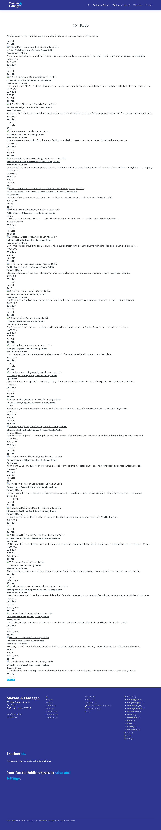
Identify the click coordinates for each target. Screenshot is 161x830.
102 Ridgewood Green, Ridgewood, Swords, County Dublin (34, 589)
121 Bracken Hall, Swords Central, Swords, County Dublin (33, 538)
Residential (51, 711)
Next (9, 680)
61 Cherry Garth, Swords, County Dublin (25, 640)
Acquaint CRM (32, 820)
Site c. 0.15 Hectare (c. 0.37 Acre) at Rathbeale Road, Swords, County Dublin (42, 191)
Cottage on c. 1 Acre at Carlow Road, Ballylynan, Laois (32, 487)
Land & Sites (52, 718)
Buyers (49, 699)
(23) (134, 705)
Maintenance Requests (99, 705)
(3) (136, 708)
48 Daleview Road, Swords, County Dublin (26, 294)
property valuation (33, 761)
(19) (131, 714)
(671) (130, 696)
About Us (89, 699)
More (150, 5)
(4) (134, 699)
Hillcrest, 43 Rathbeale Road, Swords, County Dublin (31, 511)
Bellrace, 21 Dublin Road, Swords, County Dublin (29, 240)
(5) (131, 721)
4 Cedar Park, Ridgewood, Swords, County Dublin (30, 50)
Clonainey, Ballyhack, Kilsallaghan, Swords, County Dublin (34, 429)
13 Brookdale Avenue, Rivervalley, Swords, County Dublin (33, 161)
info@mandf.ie (14, 714)
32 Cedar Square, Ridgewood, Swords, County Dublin (32, 375)
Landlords (51, 705)
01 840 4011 (12, 717)
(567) (134, 730)
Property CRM (53, 820)
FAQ (87, 711)
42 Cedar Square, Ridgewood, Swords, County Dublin (32, 460)
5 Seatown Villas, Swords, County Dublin (26, 321)
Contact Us (90, 702)
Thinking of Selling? (101, 5)
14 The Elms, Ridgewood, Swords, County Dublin (29, 107)
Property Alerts (92, 708)
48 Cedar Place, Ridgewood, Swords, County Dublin (31, 402)
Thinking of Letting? (121, 5)
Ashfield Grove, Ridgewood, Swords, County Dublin (31, 212)
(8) (133, 718)
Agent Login (70, 820)
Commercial (52, 714)
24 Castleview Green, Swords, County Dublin (28, 664)
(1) (128, 733)
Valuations (137, 5)
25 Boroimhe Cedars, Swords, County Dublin (28, 616)
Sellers (49, 702)
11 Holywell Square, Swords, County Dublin (27, 348)
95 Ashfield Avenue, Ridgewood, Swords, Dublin (29, 80)
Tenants (50, 708)
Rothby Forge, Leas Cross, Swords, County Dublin (30, 267)
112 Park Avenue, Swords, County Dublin (25, 134)
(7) (132, 727)
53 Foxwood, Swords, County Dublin (24, 565)
